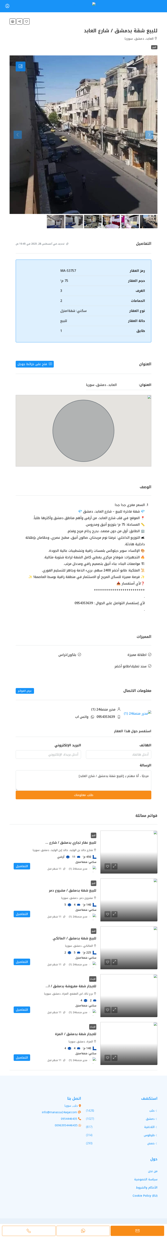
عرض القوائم (25, 691)
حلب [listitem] (152, 1110)
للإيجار (93, 979)
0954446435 (69, 1119)
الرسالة (145, 765)
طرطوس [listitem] (149, 1135)
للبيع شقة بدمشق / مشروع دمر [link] (72, 890)
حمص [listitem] (151, 1143)
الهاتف (145, 745)
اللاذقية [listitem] (149, 1127)
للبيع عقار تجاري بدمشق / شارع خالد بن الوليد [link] (61, 842)
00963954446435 (66, 1125)
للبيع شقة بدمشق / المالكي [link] (74, 938)
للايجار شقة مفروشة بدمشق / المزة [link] (69, 986)
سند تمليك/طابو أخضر (130, 666)
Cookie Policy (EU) (145, 1196)
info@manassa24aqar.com (59, 1112)
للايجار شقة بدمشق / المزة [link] (75, 1034)
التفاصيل (22, 866)
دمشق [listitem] (150, 1119)
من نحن (152, 1171)
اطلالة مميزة (136, 655)
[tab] (20, 66)
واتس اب (81, 717)
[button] (26, 21)
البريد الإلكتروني (68, 745)
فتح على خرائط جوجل (33, 364)
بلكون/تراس (67, 655)
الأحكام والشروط (146, 1187)
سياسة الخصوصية (145, 1179)
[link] (128, 852)
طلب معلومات (83, 795)
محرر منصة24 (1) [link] (78, 869)
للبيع (154, 47)
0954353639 (106, 717)
